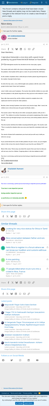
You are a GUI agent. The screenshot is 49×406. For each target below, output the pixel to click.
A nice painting (12, 259)
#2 (47, 177)
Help (35, 393)
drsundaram (10, 240)
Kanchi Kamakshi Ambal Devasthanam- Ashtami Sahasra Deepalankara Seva (23, 343)
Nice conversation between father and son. (25, 238)
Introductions (21, 252)
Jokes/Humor (19, 240)
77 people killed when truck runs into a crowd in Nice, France (23, 270)
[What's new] (42, 2)
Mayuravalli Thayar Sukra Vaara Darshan (20, 304)
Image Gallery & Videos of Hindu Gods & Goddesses (22, 309)
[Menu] (3, 2)
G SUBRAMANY (11, 252)
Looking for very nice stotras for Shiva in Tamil (26, 228)
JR (6, 231)
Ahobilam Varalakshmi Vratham (17, 335)
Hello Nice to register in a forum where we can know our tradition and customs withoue (26, 248)
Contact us (5, 393)
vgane (8, 262)
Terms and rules (16, 393)
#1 (47, 44)
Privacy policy (27, 393)
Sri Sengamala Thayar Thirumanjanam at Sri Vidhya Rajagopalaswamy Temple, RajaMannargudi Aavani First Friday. (25, 324)
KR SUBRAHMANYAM (10, 27)
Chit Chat (11, 231)
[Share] (43, 44)
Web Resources (16, 262)
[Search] (46, 2)
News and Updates (17, 274)
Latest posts (6, 301)
